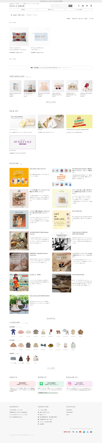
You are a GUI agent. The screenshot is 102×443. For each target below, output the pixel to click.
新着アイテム (51, 9)
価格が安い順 (74, 18)
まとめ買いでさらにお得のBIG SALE (74, 132)
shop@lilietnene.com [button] (16, 417)
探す (78, 6)
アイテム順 (91, 18)
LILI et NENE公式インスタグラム (79, 383)
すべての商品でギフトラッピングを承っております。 (21, 132)
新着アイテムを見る (51, 101)
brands (15, 15)
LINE (67, 414)
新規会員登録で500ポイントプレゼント (22, 383)
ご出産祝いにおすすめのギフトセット (46, 132)
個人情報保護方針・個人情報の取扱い (48, 417)
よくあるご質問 (43, 410)
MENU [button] (91, 6)
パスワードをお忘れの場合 (46, 421)
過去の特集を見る (51, 318)
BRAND (23, 9)
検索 (70, 5)
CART (87, 6)
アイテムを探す (78, 9)
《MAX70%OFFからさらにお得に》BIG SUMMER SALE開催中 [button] (51, 1)
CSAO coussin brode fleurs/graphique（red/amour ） (18, 48)
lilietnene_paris (83, 389)
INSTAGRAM (69, 412)
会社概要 (42, 424)
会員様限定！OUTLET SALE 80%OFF (18, 153)
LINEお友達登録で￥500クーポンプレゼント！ (51, 383)
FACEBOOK (69, 410)
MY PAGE (83, 6)
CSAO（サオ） (21, 15)
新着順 (86, 18)
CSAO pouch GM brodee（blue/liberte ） (37, 48)
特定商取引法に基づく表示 (46, 419)
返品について (43, 414)
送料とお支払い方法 (44, 412)
